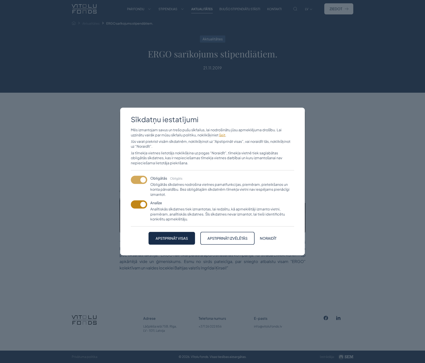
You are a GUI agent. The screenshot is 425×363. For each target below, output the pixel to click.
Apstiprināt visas (172, 238)
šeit (222, 134)
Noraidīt (268, 238)
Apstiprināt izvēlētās (227, 238)
